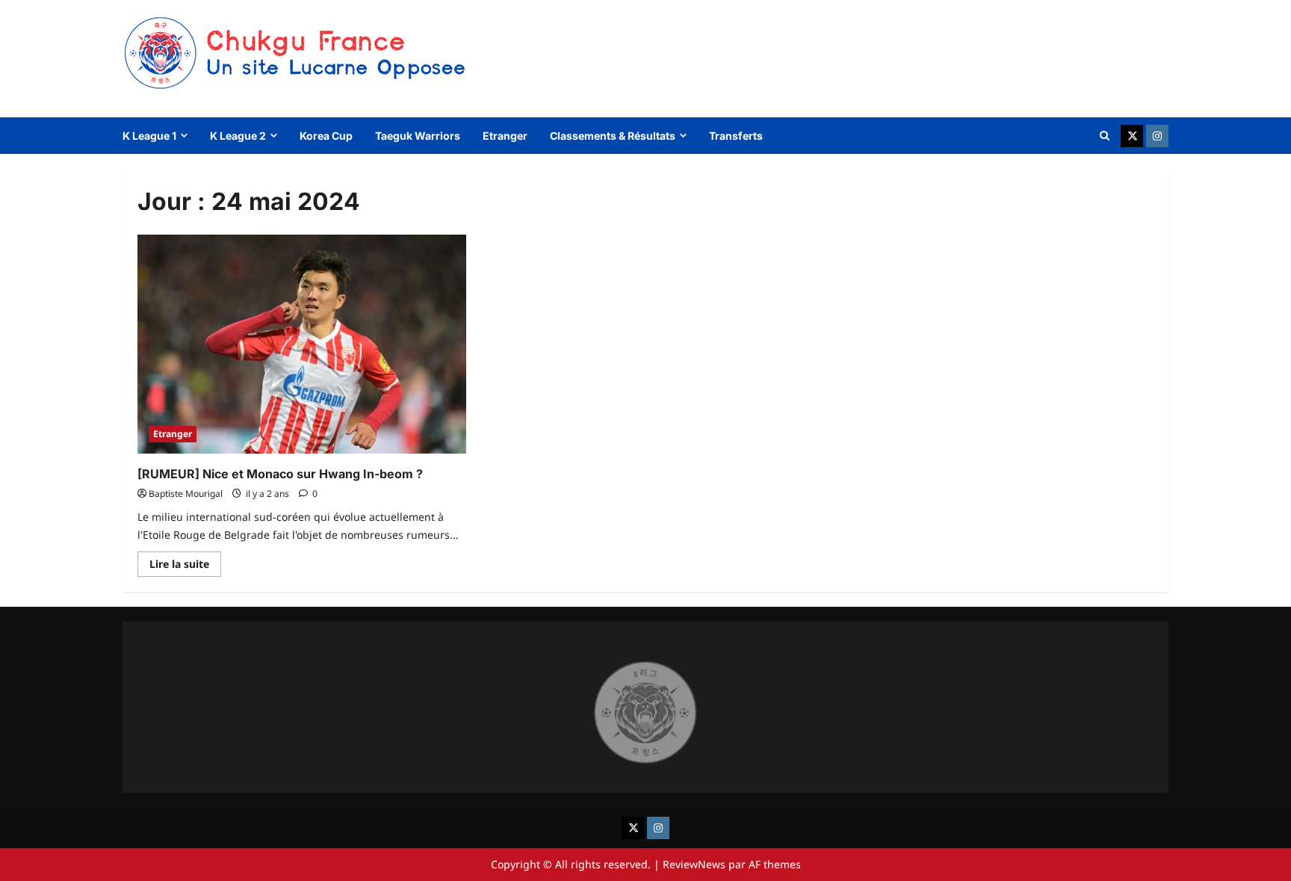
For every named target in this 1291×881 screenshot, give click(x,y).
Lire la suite (185, 566)
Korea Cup (326, 135)
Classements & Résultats (612, 135)
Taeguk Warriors (417, 135)
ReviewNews (694, 864)
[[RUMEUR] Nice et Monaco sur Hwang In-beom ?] (301, 344)
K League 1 (149, 135)
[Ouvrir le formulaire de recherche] (1104, 135)
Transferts (736, 135)
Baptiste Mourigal (186, 493)
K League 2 (238, 135)
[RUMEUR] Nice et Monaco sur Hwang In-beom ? (280, 473)
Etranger (505, 135)
